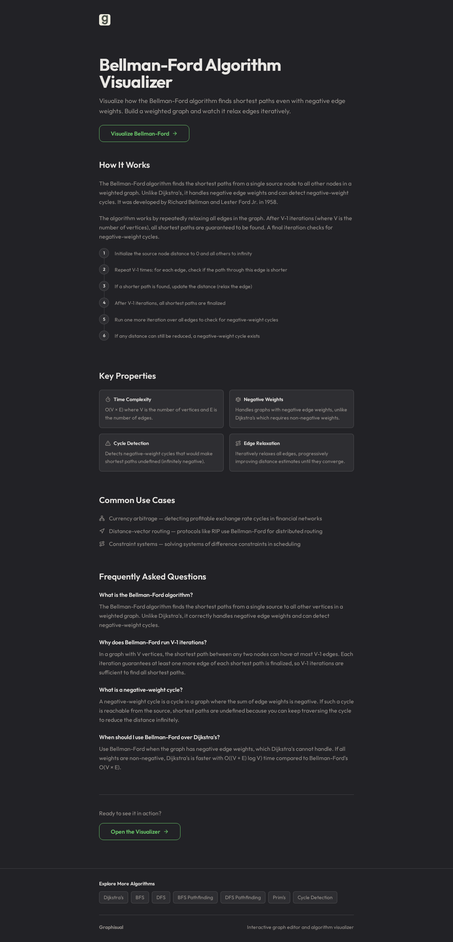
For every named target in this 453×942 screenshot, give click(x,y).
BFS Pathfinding (195, 897)
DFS (161, 897)
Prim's (279, 897)
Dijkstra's (114, 897)
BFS (140, 897)
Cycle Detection (315, 897)
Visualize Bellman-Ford (140, 133)
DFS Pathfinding (243, 897)
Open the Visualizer (135, 831)
